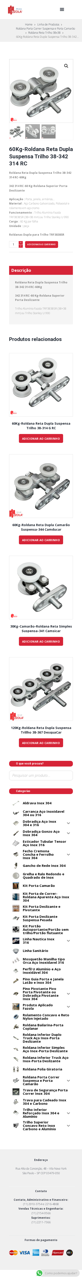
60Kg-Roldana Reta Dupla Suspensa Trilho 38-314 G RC (41, 425)
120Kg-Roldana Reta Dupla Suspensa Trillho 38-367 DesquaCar (41, 730)
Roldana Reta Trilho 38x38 (44, 33)
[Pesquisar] (13, 783)
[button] (66, 66)
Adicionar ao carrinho (41, 244)
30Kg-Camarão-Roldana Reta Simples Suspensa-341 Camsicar (41, 628)
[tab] (41, 270)
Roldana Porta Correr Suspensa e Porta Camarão (45, 28)
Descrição (21, 270)
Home (29, 24)
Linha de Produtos (48, 24)
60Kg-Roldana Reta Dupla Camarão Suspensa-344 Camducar (41, 527)
